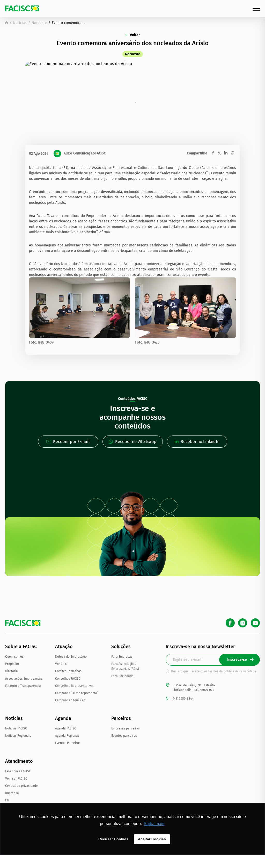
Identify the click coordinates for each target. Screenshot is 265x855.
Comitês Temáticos (68, 671)
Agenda (63, 718)
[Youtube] (255, 622)
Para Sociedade (122, 676)
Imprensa (12, 793)
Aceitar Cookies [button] (152, 839)
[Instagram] (242, 622)
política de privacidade (240, 671)
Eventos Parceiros (67, 743)
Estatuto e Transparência (23, 686)
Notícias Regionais (18, 735)
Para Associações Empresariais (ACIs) (125, 666)
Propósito (12, 664)
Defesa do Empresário (71, 656)
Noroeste (39, 23)
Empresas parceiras (125, 728)
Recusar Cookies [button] (113, 839)
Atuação (64, 646)
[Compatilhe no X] (219, 153)
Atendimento (19, 761)
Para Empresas (121, 656)
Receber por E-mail (71, 441)
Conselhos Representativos (74, 686)
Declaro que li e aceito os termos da (213, 671)
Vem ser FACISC (16, 778)
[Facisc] (22, 8)
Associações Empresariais (23, 678)
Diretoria (11, 671)
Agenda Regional (67, 735)
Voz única (62, 664)
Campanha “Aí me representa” (76, 693)
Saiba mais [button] (154, 823)
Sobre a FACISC (21, 646)
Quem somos (14, 656)
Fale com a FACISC (18, 771)
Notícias (20, 23)
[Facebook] (230, 622)
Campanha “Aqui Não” (70, 700)
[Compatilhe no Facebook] (213, 153)
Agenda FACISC (65, 728)
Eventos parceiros (124, 735)
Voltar (135, 35)
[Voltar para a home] (6, 22)
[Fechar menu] (256, 9)
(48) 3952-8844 (183, 699)
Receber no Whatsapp (136, 441)
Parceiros (121, 718)
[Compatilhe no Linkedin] (225, 153)
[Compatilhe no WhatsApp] (232, 153)
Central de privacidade (21, 786)
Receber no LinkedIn (200, 441)
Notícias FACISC (16, 728)
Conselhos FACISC (67, 678)
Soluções (121, 646)
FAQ (7, 800)
